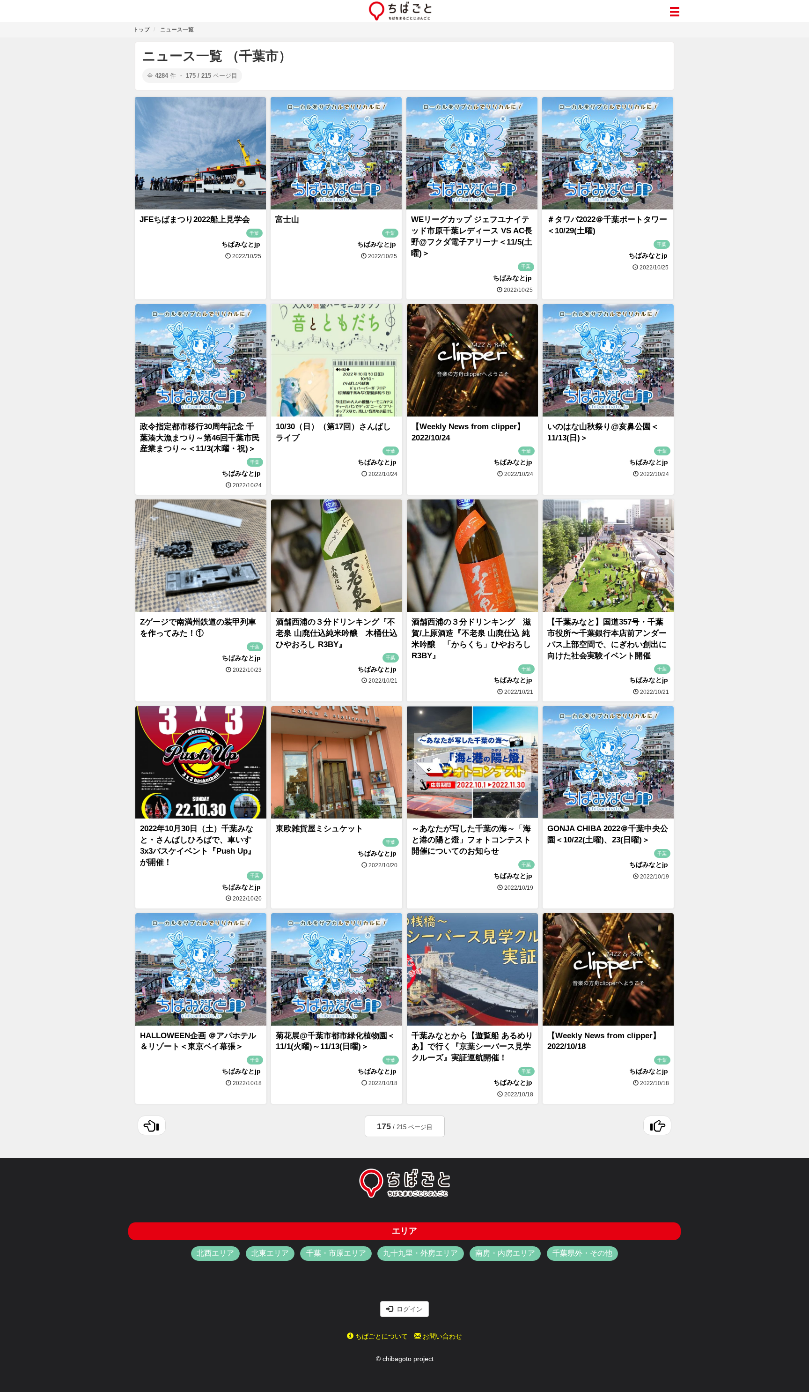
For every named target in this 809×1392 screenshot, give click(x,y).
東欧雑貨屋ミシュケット (319, 828)
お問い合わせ (441, 1336)
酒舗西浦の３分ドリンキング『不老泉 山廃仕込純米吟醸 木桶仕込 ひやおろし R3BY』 (336, 633)
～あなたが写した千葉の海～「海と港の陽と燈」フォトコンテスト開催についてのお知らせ (471, 840)
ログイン (408, 1309)
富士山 (287, 219)
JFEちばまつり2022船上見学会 (195, 219)
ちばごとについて (380, 1336)
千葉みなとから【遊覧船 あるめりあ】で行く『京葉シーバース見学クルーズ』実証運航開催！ (472, 1047)
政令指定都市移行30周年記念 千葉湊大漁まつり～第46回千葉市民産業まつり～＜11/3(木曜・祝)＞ (200, 438)
